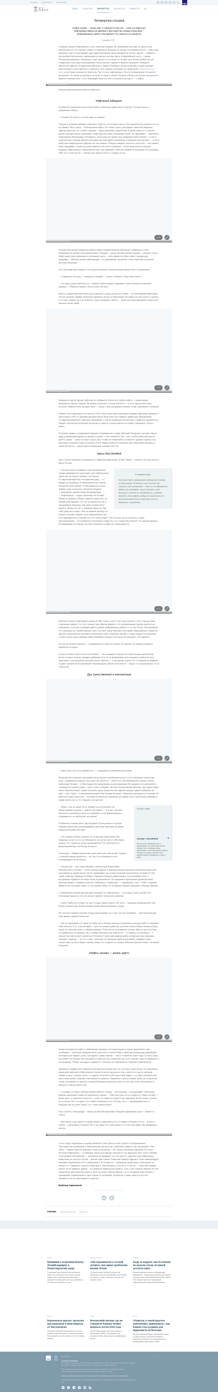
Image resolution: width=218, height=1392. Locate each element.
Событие (136, 1257)
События (87, 9)
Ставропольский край (67, 1212)
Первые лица (61, 2)
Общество (83, 1212)
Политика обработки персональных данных (76, 1376)
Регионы (34, 2)
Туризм (49, 1257)
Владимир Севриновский (70, 1185)
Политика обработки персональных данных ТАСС (110, 1376)
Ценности (119, 9)
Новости (135, 9)
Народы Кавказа (96, 1257)
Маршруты (103, 9)
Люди (75, 9)
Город (135, 1316)
